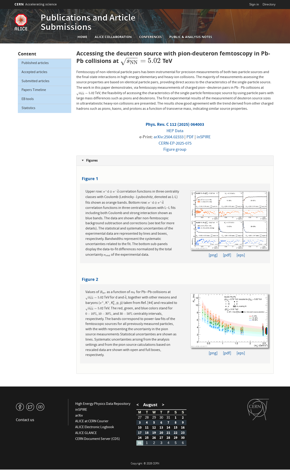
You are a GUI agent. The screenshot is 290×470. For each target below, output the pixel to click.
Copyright (137, 464)
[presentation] (140, 61)
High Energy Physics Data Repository (102, 404)
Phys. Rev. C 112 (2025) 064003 (175, 124)
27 (140, 417)
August (150, 405)
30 (161, 417)
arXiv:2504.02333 (169, 137)
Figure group (174, 149)
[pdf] (227, 256)
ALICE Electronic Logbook (94, 427)
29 (154, 417)
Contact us (25, 420)
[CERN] (258, 409)
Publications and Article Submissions (88, 23)
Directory (269, 4)
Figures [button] (91, 160)
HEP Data (175, 131)
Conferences (150, 37)
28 (147, 417)
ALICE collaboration (113, 37)
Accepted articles (34, 72)
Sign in (254, 4)
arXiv (79, 416)
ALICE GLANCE (86, 433)
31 (168, 417)
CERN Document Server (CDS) (97, 439)
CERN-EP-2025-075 (175, 143)
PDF (190, 137)
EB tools (28, 99)
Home (82, 37)
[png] (213, 256)
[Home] (26, 22)
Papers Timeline (34, 90)
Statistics (28, 108)
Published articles (35, 63)
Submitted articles (35, 81)
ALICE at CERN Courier (92, 421)
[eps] (241, 256)
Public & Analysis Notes (190, 37)
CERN (35, 4)
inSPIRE (204, 137)
